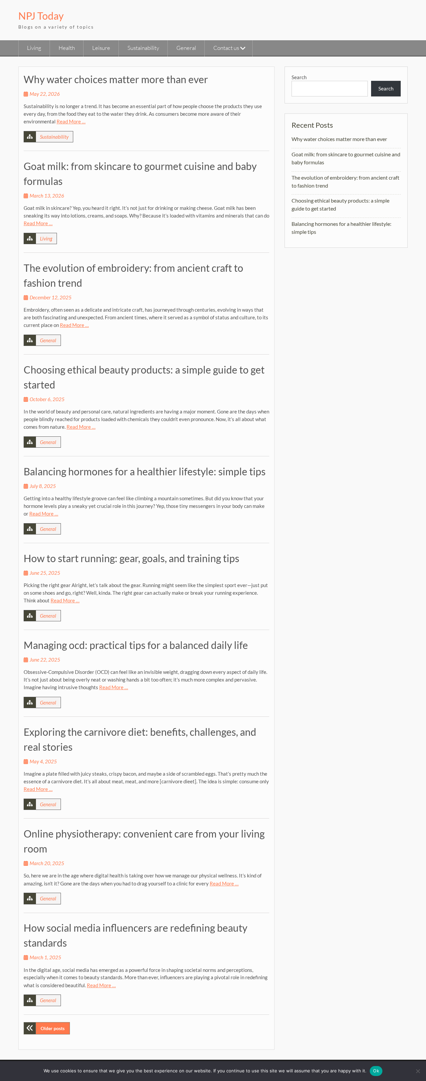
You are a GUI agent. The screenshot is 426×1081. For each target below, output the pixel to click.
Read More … (71, 121)
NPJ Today (41, 16)
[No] (417, 1071)
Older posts (53, 1028)
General (186, 47)
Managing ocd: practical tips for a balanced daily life (136, 645)
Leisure (101, 47)
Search (299, 77)
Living (34, 47)
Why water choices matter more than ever (116, 79)
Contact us (226, 47)
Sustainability (143, 47)
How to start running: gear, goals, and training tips (131, 558)
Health (67, 47)
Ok (376, 1070)
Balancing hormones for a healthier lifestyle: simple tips (145, 471)
